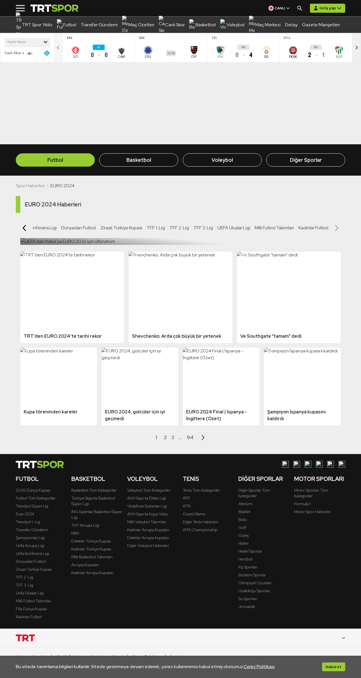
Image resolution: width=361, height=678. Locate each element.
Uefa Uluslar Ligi (30, 593)
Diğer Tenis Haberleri (200, 521)
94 (190, 437)
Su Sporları (247, 598)
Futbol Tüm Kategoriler (36, 498)
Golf (242, 527)
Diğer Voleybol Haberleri (148, 545)
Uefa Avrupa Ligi (30, 545)
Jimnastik (246, 606)
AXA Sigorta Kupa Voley (147, 513)
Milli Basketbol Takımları (92, 556)
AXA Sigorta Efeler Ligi (146, 498)
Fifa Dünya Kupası (31, 608)
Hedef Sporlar (250, 551)
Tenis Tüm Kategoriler (201, 490)
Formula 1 (302, 503)
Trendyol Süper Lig (32, 506)
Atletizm (245, 503)
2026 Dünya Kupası (33, 490)
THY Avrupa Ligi (85, 525)
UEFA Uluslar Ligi (233, 228)
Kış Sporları (247, 567)
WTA (187, 506)
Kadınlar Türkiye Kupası (91, 548)
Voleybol (222, 160)
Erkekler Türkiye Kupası (91, 541)
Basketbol (138, 160)
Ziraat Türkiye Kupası (121, 228)
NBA (75, 533)
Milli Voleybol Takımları (146, 521)
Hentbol (245, 559)
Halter (243, 543)
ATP (186, 498)
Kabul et (334, 666)
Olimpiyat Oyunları (255, 582)
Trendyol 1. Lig (28, 521)
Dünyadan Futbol (78, 228)
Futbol (55, 160)
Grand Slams (194, 513)
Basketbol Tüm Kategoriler (94, 490)
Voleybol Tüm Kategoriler (149, 490)
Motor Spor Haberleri (312, 511)
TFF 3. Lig (203, 228)
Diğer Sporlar (306, 160)
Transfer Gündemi (32, 529)
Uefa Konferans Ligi (32, 553)
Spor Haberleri (30, 186)
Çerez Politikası (259, 667)
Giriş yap (327, 7)
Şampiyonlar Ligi (30, 537)
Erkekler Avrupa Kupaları (148, 537)
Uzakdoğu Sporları (254, 590)
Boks (242, 519)
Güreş (243, 535)
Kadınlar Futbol (313, 228)
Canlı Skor (13, 53)
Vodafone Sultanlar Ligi (147, 506)
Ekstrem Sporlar (252, 574)
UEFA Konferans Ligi (37, 228)
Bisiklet (244, 511)
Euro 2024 (25, 513)
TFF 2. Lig (179, 228)
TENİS (191, 479)
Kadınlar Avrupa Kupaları (92, 572)
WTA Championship (200, 529)
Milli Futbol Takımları (274, 228)
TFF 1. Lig (156, 228)
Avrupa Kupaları (85, 564)
